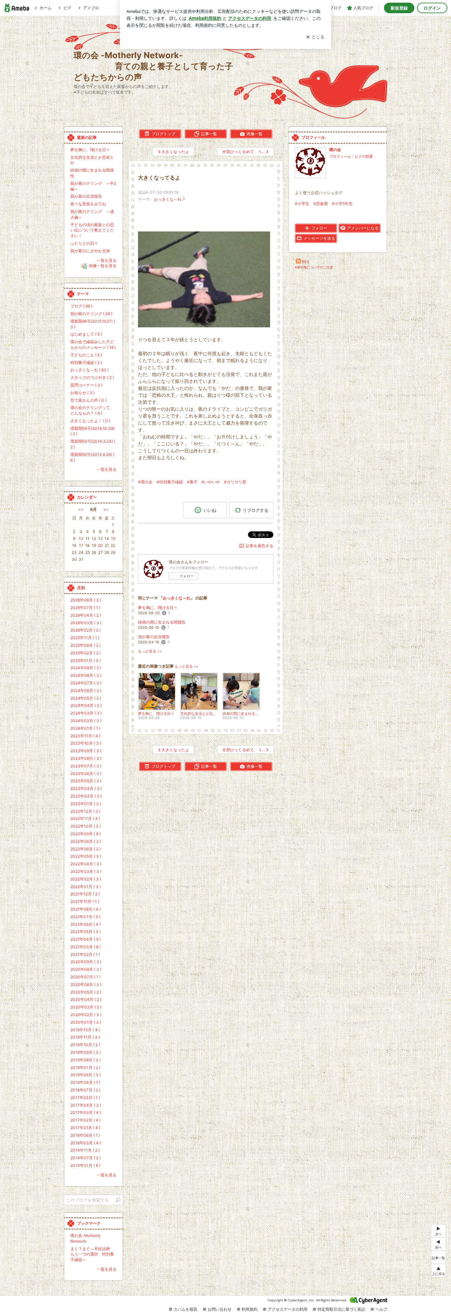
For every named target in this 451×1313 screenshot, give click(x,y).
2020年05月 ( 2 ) (85, 992)
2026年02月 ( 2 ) (85, 630)
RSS (305, 261)
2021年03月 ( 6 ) (85, 946)
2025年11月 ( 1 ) (84, 637)
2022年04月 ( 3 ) (85, 863)
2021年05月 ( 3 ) (85, 931)
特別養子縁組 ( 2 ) (86, 362)
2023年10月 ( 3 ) (85, 743)
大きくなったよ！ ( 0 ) (90, 420)
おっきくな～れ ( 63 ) (89, 369)
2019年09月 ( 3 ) (85, 1052)
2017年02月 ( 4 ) (85, 1120)
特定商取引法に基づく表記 (341, 1309)
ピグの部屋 (364, 156)
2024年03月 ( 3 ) (86, 713)
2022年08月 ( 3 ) (85, 841)
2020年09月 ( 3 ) (85, 961)
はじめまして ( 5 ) (86, 334)
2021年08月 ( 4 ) (85, 909)
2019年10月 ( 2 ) (85, 1044)
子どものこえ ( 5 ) (86, 354)
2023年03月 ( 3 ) (86, 796)
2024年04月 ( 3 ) (86, 705)
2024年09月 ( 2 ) (85, 667)
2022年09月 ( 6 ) (85, 833)
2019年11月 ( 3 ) (85, 1037)
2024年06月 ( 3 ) (85, 690)
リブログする (255, 510)
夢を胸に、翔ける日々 (158, 607)
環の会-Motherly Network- (85, 1238)
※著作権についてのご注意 (314, 267)
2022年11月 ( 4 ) (85, 818)
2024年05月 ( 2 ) (85, 698)
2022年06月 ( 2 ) (85, 848)
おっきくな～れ (168, 199)
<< (81, 509)
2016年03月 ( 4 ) (85, 1142)
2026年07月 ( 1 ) (85, 607)
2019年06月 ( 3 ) (85, 1074)
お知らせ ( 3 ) (82, 392)
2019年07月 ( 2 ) (85, 1067)
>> (106, 509)
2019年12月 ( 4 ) (85, 1029)
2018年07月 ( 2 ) (85, 1089)
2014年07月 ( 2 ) (85, 1157)
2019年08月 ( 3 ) (85, 1059)
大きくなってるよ (159, 178)
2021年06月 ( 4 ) (85, 924)
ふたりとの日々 (84, 243)
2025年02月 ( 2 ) (85, 652)
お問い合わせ (219, 1309)
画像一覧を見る (103, 266)
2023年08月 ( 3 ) (85, 758)
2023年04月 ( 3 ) (86, 788)
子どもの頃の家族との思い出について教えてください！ (92, 230)
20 (100, 545)
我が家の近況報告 (154, 636)
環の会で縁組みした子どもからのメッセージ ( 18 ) (93, 344)
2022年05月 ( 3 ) (85, 856)
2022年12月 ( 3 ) (85, 811)
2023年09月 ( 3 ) (85, 750)
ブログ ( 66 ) (81, 306)
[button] (438, 1270)
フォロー (186, 576)
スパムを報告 (185, 1309)
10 (81, 538)
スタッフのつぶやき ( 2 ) (92, 377)
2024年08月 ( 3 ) (85, 675)
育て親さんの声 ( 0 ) (88, 400)
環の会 (335, 149)
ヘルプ (381, 1309)
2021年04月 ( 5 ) (85, 939)
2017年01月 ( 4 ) (85, 1127)
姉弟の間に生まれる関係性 (162, 622)
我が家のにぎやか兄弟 (90, 250)
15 (113, 538)
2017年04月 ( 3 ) (85, 1105)
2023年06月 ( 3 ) (85, 773)
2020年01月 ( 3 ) (85, 1022)
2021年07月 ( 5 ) (85, 916)
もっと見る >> (150, 651)
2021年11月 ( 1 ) (84, 901)
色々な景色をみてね (88, 203)
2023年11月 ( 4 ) (85, 735)
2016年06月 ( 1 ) (85, 1135)
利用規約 (250, 1309)
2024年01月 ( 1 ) (85, 728)
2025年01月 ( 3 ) (85, 660)
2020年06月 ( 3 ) (85, 984)
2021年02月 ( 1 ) (85, 954)
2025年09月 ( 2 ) (85, 645)
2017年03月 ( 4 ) (85, 1112)
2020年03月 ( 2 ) (85, 1007)
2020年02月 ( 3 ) (85, 1014)
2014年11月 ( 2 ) (85, 1150)
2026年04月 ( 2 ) (85, 615)
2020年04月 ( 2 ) (85, 999)
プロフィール (340, 156)
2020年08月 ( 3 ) (85, 969)
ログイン (432, 8)
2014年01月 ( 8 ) (85, 1165)
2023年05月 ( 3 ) (85, 780)
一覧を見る (107, 260)
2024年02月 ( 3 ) (85, 720)
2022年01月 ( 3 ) (85, 886)
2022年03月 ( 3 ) (85, 871)
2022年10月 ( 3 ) (85, 826)
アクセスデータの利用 (287, 1309)
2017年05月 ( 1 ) (85, 1097)
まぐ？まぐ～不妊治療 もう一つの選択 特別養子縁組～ (92, 1254)
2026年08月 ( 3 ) (85, 599)
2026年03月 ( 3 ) (85, 622)
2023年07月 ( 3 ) (85, 765)
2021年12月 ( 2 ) (85, 893)
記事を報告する (259, 545)
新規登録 (399, 8)
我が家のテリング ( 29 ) (91, 313)
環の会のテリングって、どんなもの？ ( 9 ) (92, 410)
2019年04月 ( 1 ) (85, 1082)
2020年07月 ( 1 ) (85, 976)
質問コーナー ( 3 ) (86, 385)
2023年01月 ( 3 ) (85, 803)
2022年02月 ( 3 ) (85, 879)
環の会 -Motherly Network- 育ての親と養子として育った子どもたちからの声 (153, 66)
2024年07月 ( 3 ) (85, 682)
